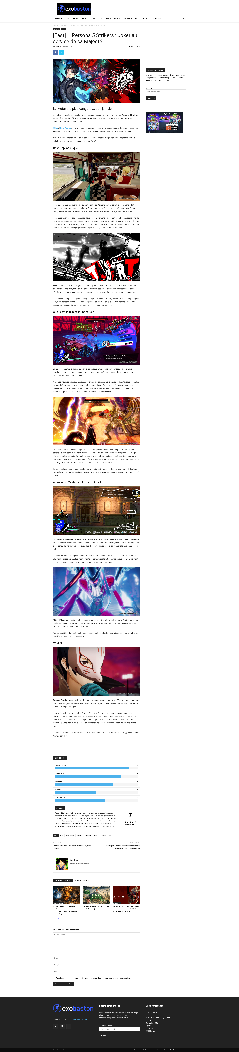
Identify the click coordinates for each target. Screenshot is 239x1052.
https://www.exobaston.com (79, 863)
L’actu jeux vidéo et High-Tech (158, 1018)
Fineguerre (150, 1028)
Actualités (63, 26)
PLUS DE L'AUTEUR (82, 881)
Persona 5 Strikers (100, 835)
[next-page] (58, 918)
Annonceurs (182, 1050)
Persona (79, 835)
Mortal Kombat (58, 903)
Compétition (112, 19)
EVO (85, 903)
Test (109, 835)
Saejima (58, 46)
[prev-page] (54, 918)
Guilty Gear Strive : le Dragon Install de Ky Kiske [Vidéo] (72, 847)
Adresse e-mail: (152, 88)
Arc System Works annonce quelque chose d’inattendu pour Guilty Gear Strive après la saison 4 (126, 908)
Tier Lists (96, 19)
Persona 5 (88, 835)
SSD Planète (151, 1031)
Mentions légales (169, 1050)
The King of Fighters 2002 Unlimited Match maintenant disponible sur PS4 (122, 847)
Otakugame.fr (151, 1012)
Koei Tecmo (65, 128)
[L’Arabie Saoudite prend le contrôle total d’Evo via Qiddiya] (96, 895)
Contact (157, 19)
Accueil (58, 19)
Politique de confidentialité (152, 1050)
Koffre (148, 1020)
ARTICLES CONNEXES (63, 881)
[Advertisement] (140, 9)
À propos (137, 1050)
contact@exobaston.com (77, 1019)
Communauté (130, 19)
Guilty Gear (116, 903)
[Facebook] (55, 52)
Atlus (55, 128)
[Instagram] (62, 1026)
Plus (145, 19)
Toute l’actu (72, 19)
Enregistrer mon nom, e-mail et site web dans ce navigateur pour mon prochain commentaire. (93, 978)
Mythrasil (149, 1025)
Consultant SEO (152, 1023)
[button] (183, 19)
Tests (83, 19)
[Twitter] (61, 52)
